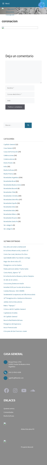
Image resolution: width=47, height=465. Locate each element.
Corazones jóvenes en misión (14, 283)
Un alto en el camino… (11, 280)
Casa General (8, 148)
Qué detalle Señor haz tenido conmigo (17, 258)
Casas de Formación (11, 152)
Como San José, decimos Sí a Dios (15, 254)
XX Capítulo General (10, 316)
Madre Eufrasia (9, 170)
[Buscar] (28, 125)
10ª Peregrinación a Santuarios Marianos (18, 298)
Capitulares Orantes (10, 313)
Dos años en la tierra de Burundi (15, 247)
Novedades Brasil (10, 181)
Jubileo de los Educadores (13, 302)
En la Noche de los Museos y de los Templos (19, 276)
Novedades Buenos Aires (12, 185)
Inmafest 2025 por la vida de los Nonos (17, 287)
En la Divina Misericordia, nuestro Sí (16, 250)
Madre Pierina (8, 174)
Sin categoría (8, 225)
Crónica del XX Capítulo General (15, 309)
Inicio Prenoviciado (10, 327)
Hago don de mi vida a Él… (13, 261)
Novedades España (10, 203)
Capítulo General (9, 144)
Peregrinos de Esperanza (12, 324)
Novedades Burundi (10, 188)
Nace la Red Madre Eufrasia (13, 320)
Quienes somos (9, 408)
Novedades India (9, 207)
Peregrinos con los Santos (13, 265)
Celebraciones (9, 155)
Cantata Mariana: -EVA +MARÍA (14, 291)
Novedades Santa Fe (11, 221)
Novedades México (10, 214)
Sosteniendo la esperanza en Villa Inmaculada (19, 294)
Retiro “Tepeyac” (9, 305)
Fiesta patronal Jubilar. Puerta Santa (16, 269)
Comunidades (8, 412)
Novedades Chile (9, 192)
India (5, 166)
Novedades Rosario (10, 218)
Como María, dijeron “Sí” (12, 272)
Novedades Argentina (11, 177)
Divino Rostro (8, 163)
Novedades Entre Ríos (11, 199)
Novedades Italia (9, 210)
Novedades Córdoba (11, 196)
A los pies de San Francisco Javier (15, 331)
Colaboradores (9, 159)
